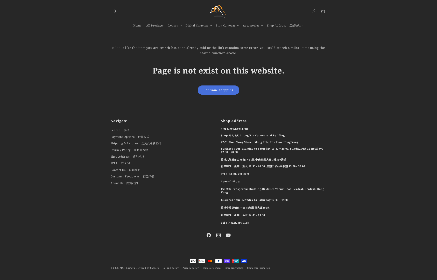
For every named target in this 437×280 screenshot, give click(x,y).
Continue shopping (218, 90)
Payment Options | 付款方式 (130, 137)
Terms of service (212, 267)
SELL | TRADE (121, 163)
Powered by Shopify (147, 267)
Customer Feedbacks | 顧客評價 (132, 176)
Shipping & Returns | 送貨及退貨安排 (136, 143)
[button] (115, 11)
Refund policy (171, 267)
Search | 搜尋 (120, 130)
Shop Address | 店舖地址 (127, 156)
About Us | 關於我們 (124, 183)
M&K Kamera (127, 267)
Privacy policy (190, 267)
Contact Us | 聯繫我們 (125, 170)
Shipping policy (234, 267)
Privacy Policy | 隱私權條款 (129, 150)
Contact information (258, 267)
